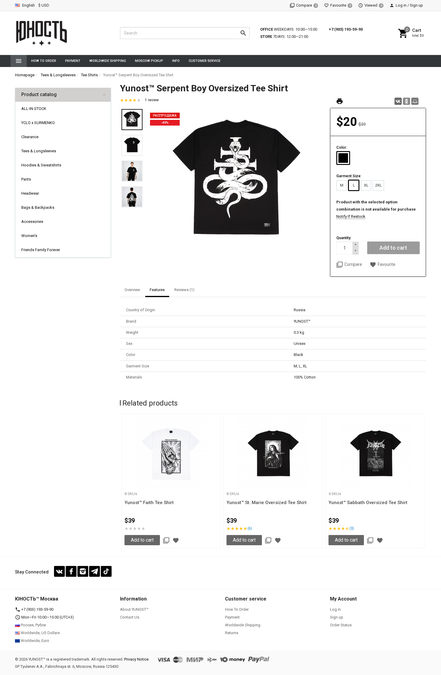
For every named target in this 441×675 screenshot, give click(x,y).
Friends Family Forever (40, 250)
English (28, 5)
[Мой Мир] (414, 101)
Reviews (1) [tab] (184, 289)
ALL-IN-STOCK (33, 108)
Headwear (30, 193)
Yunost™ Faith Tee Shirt (149, 502)
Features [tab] (157, 289)
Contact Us (129, 617)
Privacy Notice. (136, 659)
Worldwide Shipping (107, 61)
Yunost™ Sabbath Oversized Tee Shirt (367, 502)
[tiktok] (106, 571)
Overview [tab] (132, 289)
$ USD (43, 5)
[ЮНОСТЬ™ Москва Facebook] (71, 571)
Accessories (32, 221)
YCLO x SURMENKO (38, 122)
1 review (152, 100)
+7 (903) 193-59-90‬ (346, 29)
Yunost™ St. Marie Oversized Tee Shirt (266, 502)
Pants (26, 179)
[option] (236, 182)
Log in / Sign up (409, 5)
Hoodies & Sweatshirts (41, 165)
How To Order (43, 61)
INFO (176, 61)
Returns (231, 633)
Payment (72, 61)
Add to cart (142, 540)
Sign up (336, 617)
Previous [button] (122, 482)
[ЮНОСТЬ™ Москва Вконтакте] (59, 571)
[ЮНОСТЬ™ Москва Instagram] (82, 571)
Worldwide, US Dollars (40, 633)
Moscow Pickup (149, 61)
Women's (29, 235)
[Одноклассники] (406, 101)
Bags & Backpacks (37, 207)
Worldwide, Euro (34, 640)
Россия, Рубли (33, 625)
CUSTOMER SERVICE (204, 61)
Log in (335, 609)
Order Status (341, 625)
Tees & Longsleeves (38, 151)
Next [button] (424, 482)
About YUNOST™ (134, 609)
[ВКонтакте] (398, 101)
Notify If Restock (350, 216)
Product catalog (39, 94)
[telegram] (94, 571)
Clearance (29, 137)
